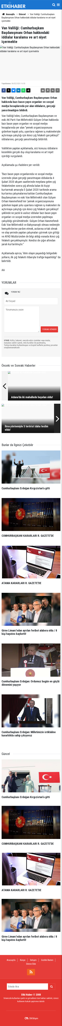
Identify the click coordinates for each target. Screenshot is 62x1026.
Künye (22, 960)
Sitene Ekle (31, 964)
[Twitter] (9, 90)
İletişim (33, 960)
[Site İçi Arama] (54, 4)
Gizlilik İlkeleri (47, 960)
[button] (48, 90)
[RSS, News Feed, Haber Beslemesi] (31, 972)
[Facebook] (4, 90)
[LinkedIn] (18, 90)
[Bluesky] (13, 90)
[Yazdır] (43, 90)
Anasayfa (10, 14)
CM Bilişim (33, 1018)
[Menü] (58, 4)
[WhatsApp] (23, 90)
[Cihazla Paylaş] (28, 90)
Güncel (22, 14)
